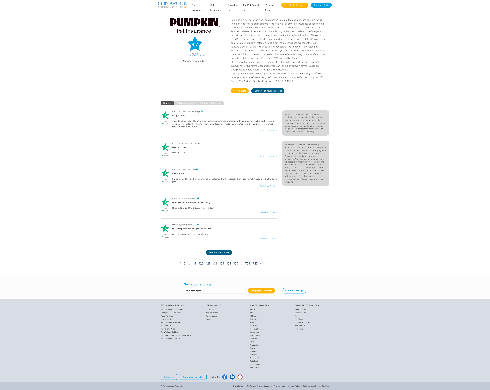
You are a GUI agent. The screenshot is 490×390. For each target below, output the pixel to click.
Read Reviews (167, 316)
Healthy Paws (256, 329)
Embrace (254, 319)
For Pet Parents (251, 5)
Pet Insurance (211, 309)
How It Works (166, 319)
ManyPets (254, 354)
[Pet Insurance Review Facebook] (224, 377)
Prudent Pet (255, 364)
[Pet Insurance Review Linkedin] (232, 377)
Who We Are (166, 326)
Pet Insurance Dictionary (171, 338)
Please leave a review (219, 252)
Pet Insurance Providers (171, 322)
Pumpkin (253, 338)
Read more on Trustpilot (268, 131)
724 (247, 263)
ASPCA (253, 316)
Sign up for (193, 377)
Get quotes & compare (261, 290)
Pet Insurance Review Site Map (316, 386)
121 (208, 263)
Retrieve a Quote (321, 5)
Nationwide (255, 358)
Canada (208, 319)
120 (201, 263)
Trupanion (254, 345)
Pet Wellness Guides (169, 332)
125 (236, 263)
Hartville (253, 326)
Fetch (252, 348)
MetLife (253, 351)
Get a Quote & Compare (295, 5)
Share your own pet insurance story (176, 335)
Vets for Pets (269, 6)
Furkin (297, 316)
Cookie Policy (294, 386)
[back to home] (172, 5)
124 (229, 263)
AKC (252, 313)
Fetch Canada (301, 309)
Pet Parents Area (168, 329)
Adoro (252, 309)
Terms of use (279, 386)
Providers (233, 5)
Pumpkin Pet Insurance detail (268, 90)
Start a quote (239, 90)
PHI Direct (299, 319)
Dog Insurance (197, 6)
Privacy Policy (237, 386)
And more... (255, 367)
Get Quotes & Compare (171, 313)
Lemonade (254, 332)
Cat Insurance (215, 6)
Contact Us (169, 377)
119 (194, 263)
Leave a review (292, 290)
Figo (252, 322)
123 (222, 263)
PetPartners (255, 335)
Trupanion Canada (303, 322)
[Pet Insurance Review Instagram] (240, 377)
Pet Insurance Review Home (173, 309)
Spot (252, 342)
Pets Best (254, 361)
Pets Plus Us (300, 326)
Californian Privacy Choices (258, 386)
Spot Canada (300, 313)
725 (255, 263)
